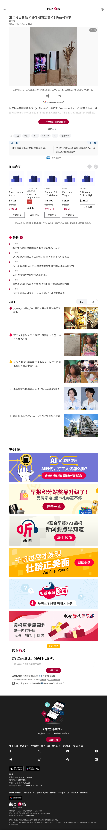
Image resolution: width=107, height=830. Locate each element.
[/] (53, 9)
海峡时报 (74, 792)
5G (55, 135)
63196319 (27, 777)
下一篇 (92, 142)
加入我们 (45, 745)
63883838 (22, 780)
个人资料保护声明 (40, 792)
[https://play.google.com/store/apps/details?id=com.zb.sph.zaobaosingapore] (33, 768)
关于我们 (13, 745)
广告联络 (35, 745)
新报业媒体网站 (15, 792)
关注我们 (24, 745)
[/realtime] (21, 237)
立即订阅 (53, 739)
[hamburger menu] (5, 9)
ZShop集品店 (63, 792)
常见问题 (56, 745)
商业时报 (84, 792)
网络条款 (27, 792)
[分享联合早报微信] (67, 759)
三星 (17, 135)
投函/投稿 (78, 745)
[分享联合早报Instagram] (96, 751)
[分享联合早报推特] (39, 751)
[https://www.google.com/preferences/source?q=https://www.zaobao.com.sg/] (15, 798)
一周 (92, 301)
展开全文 (52, 129)
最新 (16, 237)
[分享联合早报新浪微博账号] (39, 759)
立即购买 (17, 214)
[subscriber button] (102, 9)
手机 (35, 135)
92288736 (37, 785)
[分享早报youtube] (67, 751)
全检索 (53, 792)
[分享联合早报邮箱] (96, 759)
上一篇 (14, 142)
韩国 (26, 135)
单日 (81, 301)
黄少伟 (12, 21)
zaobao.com (29, 815)
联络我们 (67, 745)
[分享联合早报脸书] (10, 751)
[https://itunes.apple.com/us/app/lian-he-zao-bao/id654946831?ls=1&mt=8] (16, 768)
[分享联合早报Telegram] (10, 759)
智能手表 (65, 135)
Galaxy (45, 135)
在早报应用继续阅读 (56, 121)
